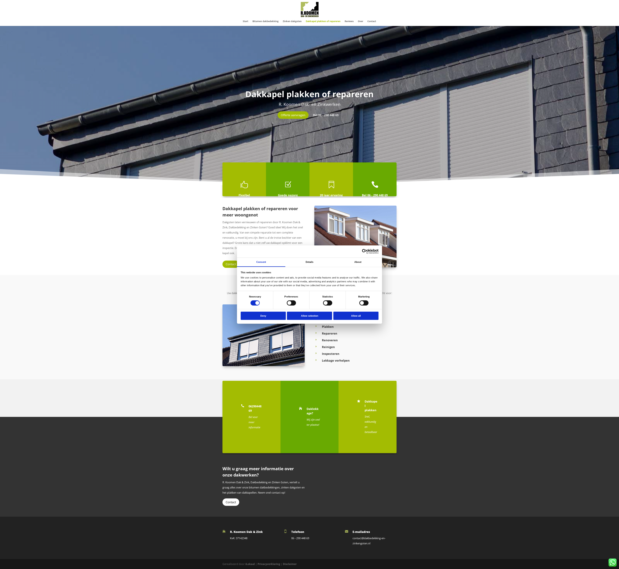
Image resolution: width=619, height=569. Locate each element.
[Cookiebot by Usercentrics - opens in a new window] (364, 251)
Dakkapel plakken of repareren (323, 21)
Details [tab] (310, 261)
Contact (371, 21)
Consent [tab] (261, 261)
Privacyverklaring (269, 564)
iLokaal (250, 564)
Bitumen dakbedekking (265, 21)
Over (360, 21)
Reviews (349, 21)
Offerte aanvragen (293, 115)
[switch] (291, 303)
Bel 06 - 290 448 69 (326, 115)
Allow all (356, 315)
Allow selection (309, 315)
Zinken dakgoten (292, 21)
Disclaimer (290, 564)
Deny (263, 315)
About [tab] (357, 261)
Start (245, 21)
